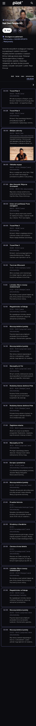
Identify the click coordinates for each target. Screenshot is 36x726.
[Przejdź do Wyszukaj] (32, 3)
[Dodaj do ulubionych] (15, 30)
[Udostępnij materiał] (20, 30)
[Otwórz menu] (4, 3)
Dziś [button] (12, 76)
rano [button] (22, 76)
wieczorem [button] (30, 76)
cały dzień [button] (30, 78)
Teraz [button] (17, 76)
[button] (33, 85)
